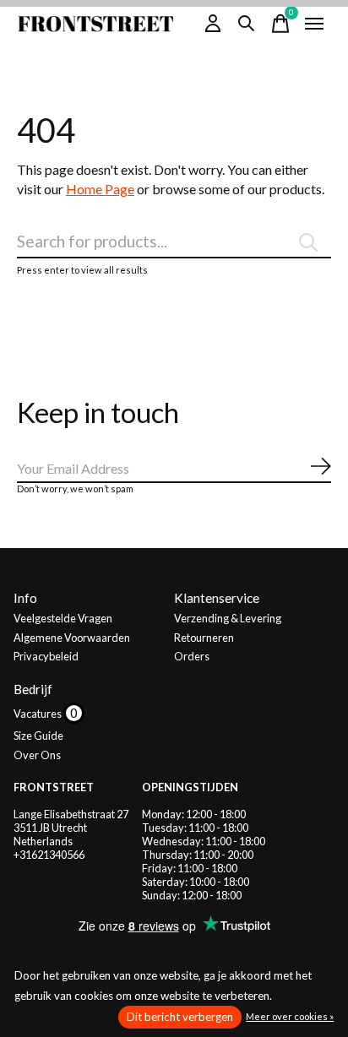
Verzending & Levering (227, 618)
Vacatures (38, 713)
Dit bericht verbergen (180, 1016)
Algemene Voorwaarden (72, 637)
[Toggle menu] (314, 24)
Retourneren (204, 637)
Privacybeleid (46, 656)
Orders (191, 656)
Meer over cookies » (290, 1016)
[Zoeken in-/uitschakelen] (247, 24)
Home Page (100, 189)
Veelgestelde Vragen (63, 618)
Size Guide (38, 735)
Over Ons (37, 755)
